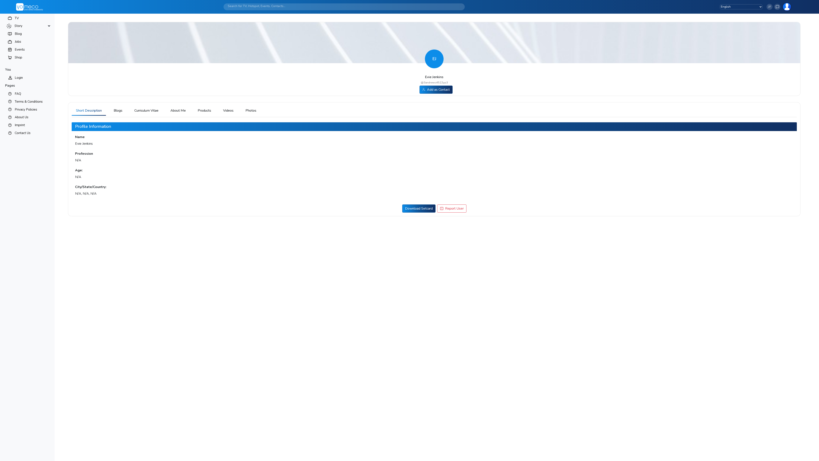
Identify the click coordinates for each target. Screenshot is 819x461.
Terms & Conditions (29, 101)
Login (19, 78)
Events (20, 49)
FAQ (18, 94)
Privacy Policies (26, 109)
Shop (18, 57)
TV (17, 18)
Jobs (18, 41)
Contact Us (22, 133)
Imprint (20, 125)
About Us (21, 117)
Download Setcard (419, 208)
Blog (18, 34)
